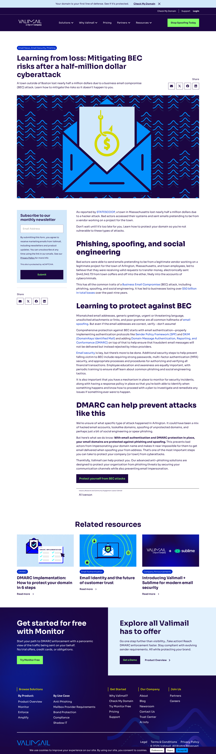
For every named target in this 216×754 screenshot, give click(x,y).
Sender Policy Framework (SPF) (156, 334)
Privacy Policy (27, 258)
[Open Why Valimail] (96, 23)
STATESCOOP (106, 212)
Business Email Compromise (141, 284)
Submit (41, 274)
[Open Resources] (150, 23)
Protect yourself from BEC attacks (102, 478)
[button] (171, 86)
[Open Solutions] (72, 23)
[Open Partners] (129, 23)
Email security (85, 353)
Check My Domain (144, 3)
